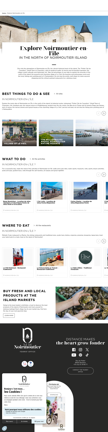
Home (4, 13)
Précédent (98, 113)
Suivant (104, 113)
